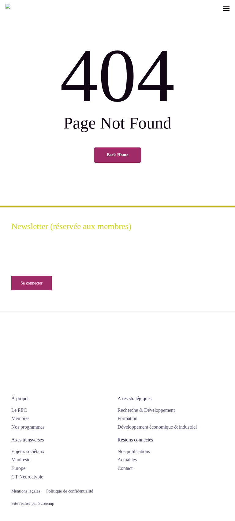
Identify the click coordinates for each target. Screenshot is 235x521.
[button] (226, 8)
